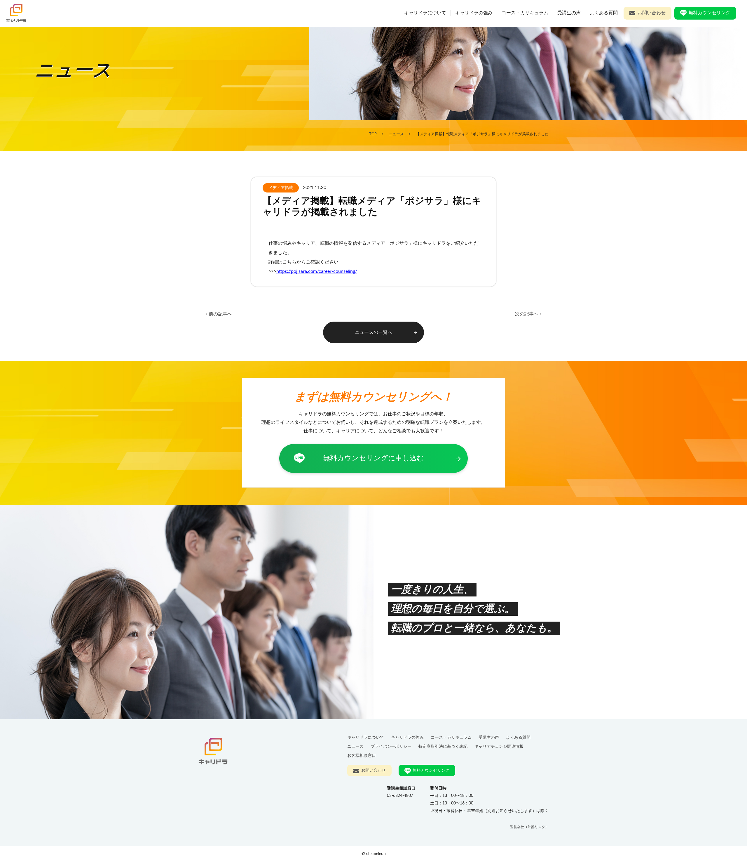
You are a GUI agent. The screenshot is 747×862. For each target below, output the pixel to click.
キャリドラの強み (474, 13)
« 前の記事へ (218, 314)
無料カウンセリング (709, 13)
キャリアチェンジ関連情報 (498, 746)
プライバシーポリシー (391, 746)
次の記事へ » (528, 314)
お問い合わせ (652, 13)
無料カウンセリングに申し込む (392, 459)
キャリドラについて (425, 13)
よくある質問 (604, 13)
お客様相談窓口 (361, 755)
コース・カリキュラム (525, 13)
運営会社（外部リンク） (529, 827)
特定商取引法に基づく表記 (442, 746)
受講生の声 (569, 13)
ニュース (355, 746)
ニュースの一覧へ (386, 332)
